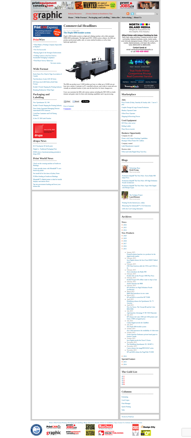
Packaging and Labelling (99, 17)
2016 (125, 225)
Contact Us (121, 422)
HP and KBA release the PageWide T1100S (140, 352)
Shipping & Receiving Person (131, 116)
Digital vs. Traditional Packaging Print (45, 149)
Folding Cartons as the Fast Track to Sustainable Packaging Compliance (44, 57)
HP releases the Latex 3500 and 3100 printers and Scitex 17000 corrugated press (142, 318)
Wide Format (81, 17)
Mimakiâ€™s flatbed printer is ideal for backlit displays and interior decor (47, 180)
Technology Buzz (134, 168)
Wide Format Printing (60, 422)
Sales (123, 410)
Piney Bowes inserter (128, 129)
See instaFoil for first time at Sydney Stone (46, 173)
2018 (125, 241)
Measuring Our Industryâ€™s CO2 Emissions (136, 206)
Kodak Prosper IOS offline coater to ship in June (142, 280)
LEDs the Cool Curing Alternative (132, 209)
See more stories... (56, 63)
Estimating (125, 397)
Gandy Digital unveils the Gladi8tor (138, 323)
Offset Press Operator (128, 113)
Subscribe (116, 17)
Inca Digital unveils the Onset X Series (139, 340)
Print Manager (126, 403)
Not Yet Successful (40, 50)
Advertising (127, 17)
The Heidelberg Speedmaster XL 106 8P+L (140, 344)
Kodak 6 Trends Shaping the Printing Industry (47, 87)
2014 (125, 230)
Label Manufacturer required (130, 146)
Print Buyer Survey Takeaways (43, 61)
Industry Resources (75, 14)
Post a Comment (69, 106)
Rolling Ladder (126, 126)
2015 (125, 227)
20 (123, 376)
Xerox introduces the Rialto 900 (136, 272)
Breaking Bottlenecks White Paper (43, 90)
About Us (137, 17)
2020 (125, 236)
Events (89, 14)
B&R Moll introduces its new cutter (138, 293)
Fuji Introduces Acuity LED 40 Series (44, 79)
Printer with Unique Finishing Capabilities (135, 138)
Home (70, 17)
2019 (125, 238)
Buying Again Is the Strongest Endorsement (47, 53)
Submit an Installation (100, 14)
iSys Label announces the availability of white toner (142, 330)
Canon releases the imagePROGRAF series (140, 348)
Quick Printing (126, 407)
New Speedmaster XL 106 (41, 102)
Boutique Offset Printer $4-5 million (133, 141)
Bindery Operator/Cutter (129, 110)
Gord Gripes (125, 400)
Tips (110, 14)
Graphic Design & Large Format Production (135, 107)
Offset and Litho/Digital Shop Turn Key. (134, 152)
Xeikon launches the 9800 (135, 284)
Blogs (85, 422)
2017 (125, 243)
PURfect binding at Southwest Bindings (45, 176)
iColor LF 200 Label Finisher (42, 118)
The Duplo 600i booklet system (136, 327)
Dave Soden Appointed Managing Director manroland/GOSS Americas (46, 109)
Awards (97, 422)
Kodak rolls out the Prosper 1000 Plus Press (140, 276)
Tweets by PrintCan (128, 417)
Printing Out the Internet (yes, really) (133, 203)
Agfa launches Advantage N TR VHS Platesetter (142, 313)
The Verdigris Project (136, 195)
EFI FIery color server (128, 123)
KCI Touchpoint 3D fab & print (43, 146)
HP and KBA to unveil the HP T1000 (138, 297)
